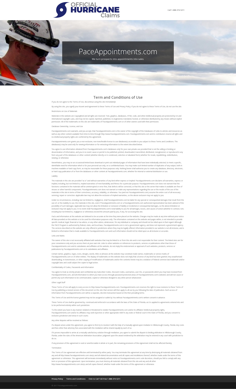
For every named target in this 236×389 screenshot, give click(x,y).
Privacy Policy (57, 379)
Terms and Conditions (75, 379)
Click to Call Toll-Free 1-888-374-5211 (104, 379)
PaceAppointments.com (118, 51)
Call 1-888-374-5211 (176, 10)
